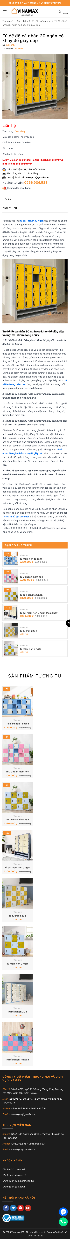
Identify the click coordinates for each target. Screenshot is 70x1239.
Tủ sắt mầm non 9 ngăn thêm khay (38, 612)
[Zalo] (63, 1211)
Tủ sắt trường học (41, 21)
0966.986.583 (35, 182)
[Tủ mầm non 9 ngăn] (10, 648)
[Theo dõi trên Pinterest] (20, 1208)
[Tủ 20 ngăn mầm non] (10, 576)
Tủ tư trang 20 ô (28, 630)
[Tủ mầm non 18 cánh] (10, 558)
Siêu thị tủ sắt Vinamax (16, 516)
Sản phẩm (22, 21)
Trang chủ (7, 21)
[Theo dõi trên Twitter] (13, 1208)
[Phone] (63, 1221)
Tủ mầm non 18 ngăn (17, 1059)
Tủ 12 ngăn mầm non (31, 594)
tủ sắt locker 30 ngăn (32, 220)
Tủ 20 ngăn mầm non (31, 576)
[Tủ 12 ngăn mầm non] (10, 594)
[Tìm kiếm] (60, 12)
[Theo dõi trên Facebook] (6, 1208)
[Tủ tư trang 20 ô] (10, 630)
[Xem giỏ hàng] (65, 11)
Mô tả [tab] (6, 199)
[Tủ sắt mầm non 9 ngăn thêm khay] (10, 612)
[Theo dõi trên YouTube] (28, 1208)
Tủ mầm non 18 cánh (31, 558)
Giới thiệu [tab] (9, 208)
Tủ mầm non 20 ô (17, 1011)
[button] (4, 12)
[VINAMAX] (24, 11)
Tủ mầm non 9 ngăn (31, 649)
